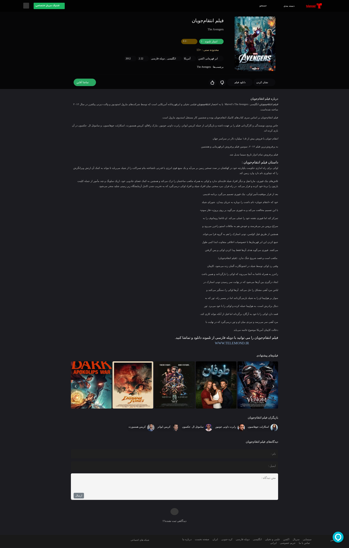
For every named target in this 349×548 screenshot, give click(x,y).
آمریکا (187, 58)
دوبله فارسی (158, 58)
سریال (295, 539)
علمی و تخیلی (271, 539)
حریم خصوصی (287, 543)
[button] (49, 6)
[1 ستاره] (222, 83)
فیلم (275, 104)
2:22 (140, 58)
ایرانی (273, 543)
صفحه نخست (201, 539)
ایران (214, 539)
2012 (127, 58)
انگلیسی (171, 58)
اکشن (202, 58)
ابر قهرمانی (211, 58)
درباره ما (185, 539)
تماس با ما (304, 543)
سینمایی (307, 539)
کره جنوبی (225, 539)
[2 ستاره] (212, 83)
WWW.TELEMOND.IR (227, 343)
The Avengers (202, 67)
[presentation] (273, 385)
